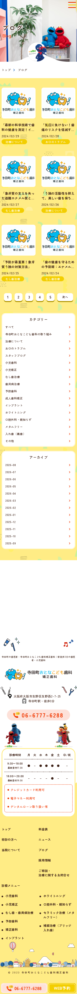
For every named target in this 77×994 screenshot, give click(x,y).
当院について (11, 850)
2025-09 (10, 543)
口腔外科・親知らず (18, 420)
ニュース (44, 839)
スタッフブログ (15, 355)
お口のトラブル (15, 348)
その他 (9, 441)
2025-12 (10, 522)
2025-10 (10, 536)
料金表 (43, 829)
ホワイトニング (15, 412)
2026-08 (10, 465)
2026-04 (10, 493)
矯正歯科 (12, 929)
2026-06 (10, 479)
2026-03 (10, 500)
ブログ (43, 850)
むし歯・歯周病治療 (20, 913)
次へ (65, 297)
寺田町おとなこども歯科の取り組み (28, 334)
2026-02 (10, 508)
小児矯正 (11, 370)
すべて (9, 327)
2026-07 (10, 472)
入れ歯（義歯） (15, 434)
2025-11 (10, 529)
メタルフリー (14, 427)
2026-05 (10, 486)
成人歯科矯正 (14, 398)
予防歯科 (11, 391)
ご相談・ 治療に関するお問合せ (54, 873)
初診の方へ (9, 839)
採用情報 (44, 860)
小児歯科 (11, 363)
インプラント (14, 405)
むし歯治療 (12, 377)
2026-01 (10, 515)
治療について (14, 341)
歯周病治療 (12, 384)
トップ (6, 829)
